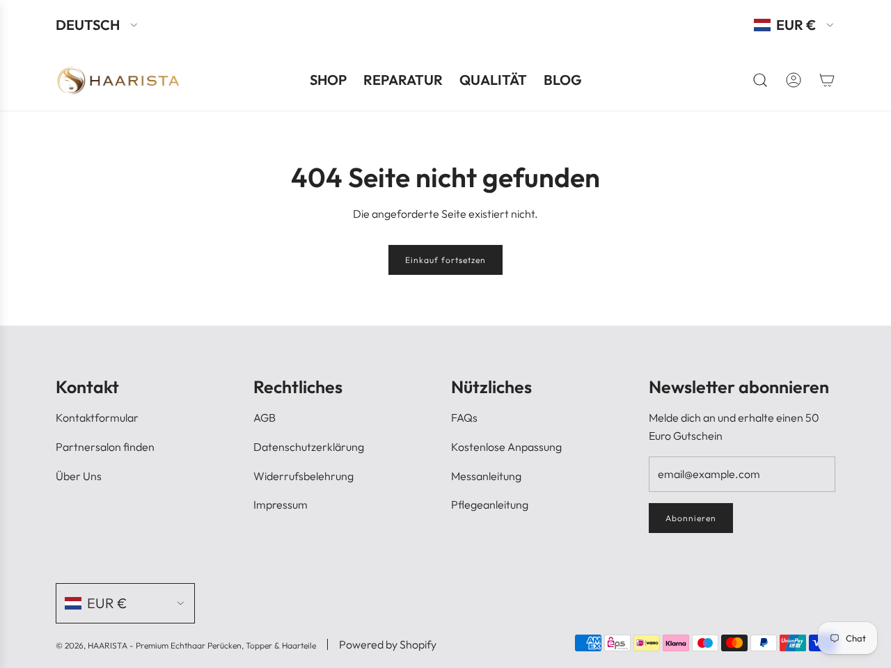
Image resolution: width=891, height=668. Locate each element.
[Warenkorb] (827, 80)
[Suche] (760, 80)
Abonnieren (690, 518)
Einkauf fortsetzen (445, 260)
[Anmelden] (793, 80)
